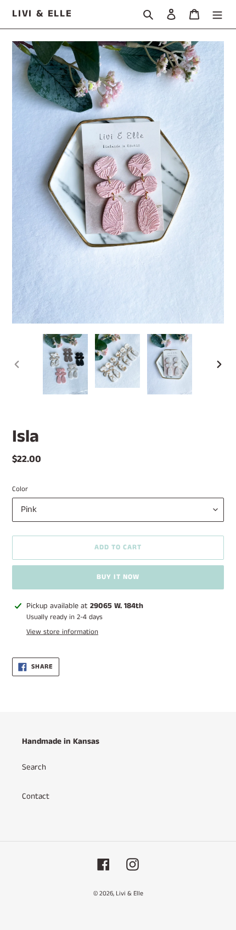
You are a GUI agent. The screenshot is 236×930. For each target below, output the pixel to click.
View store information (62, 632)
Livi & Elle (42, 14)
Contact (35, 796)
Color (20, 489)
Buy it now (118, 577)
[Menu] (217, 14)
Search (34, 767)
